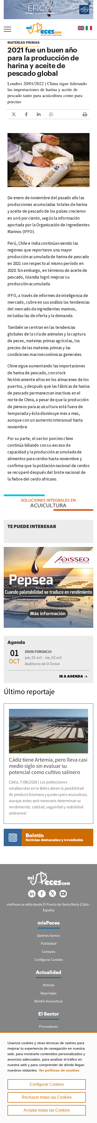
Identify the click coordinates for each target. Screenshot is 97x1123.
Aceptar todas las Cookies (47, 1110)
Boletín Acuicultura (48, 1001)
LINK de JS (14, 114)
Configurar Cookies (47, 1084)
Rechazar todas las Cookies (47, 1097)
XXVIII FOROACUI (38, 651)
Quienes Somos (48, 935)
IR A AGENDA (71, 676)
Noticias (48, 985)
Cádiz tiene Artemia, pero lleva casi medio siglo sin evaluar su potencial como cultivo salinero (48, 766)
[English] (81, 28)
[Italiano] (89, 28)
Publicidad (48, 943)
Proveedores (48, 1026)
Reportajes (48, 993)
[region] (48, 1077)
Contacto (48, 951)
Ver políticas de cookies (59, 1070)
